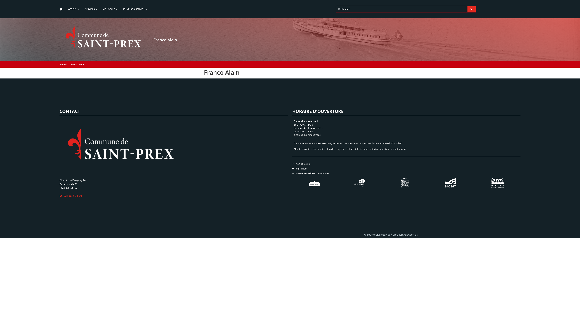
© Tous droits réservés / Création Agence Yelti (391, 235)
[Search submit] (471, 9)
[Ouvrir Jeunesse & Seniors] (146, 9)
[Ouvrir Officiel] (79, 9)
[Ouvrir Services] (96, 9)
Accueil (63, 64)
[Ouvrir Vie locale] (117, 9)
